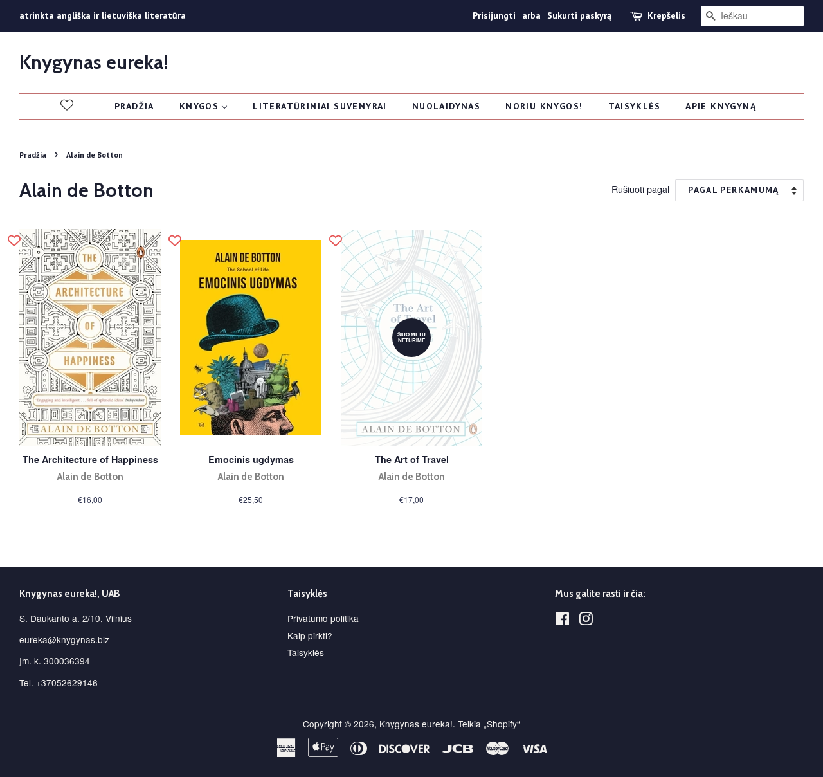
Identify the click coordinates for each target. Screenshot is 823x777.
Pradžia (32, 155)
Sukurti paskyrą (579, 15)
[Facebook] (562, 620)
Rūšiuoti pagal (640, 189)
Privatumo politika (323, 618)
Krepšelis (666, 15)
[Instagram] (586, 620)
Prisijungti (494, 15)
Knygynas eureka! (93, 62)
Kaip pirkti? (309, 635)
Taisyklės (305, 652)
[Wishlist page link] (66, 104)
